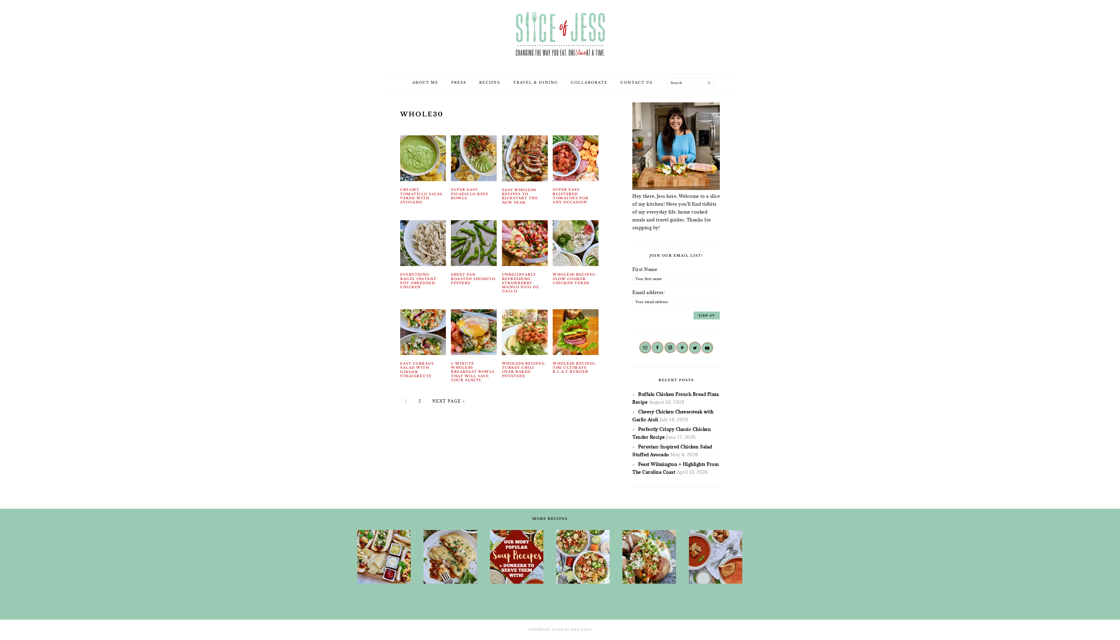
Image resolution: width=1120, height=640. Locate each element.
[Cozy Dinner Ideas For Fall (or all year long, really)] (649, 557)
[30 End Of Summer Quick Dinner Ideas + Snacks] (384, 556)
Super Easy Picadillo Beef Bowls (470, 194)
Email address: (648, 292)
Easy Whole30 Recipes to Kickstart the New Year (520, 196)
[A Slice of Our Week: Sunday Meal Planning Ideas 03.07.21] (450, 557)
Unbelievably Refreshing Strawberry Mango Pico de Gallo (520, 282)
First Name (644, 269)
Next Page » (448, 401)
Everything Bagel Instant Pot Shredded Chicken (418, 280)
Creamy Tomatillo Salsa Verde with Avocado (421, 196)
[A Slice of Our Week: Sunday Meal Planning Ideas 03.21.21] (583, 557)
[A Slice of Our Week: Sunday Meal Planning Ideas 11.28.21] (715, 557)
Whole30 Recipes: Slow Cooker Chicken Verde (574, 278)
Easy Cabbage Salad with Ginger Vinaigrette (417, 369)
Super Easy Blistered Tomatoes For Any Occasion (570, 196)
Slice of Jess (560, 35)
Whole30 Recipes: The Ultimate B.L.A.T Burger (574, 367)
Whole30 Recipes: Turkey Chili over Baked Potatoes (523, 369)
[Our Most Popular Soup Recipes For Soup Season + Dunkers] (516, 557)
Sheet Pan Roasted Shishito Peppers (473, 278)
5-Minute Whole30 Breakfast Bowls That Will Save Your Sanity (473, 371)
